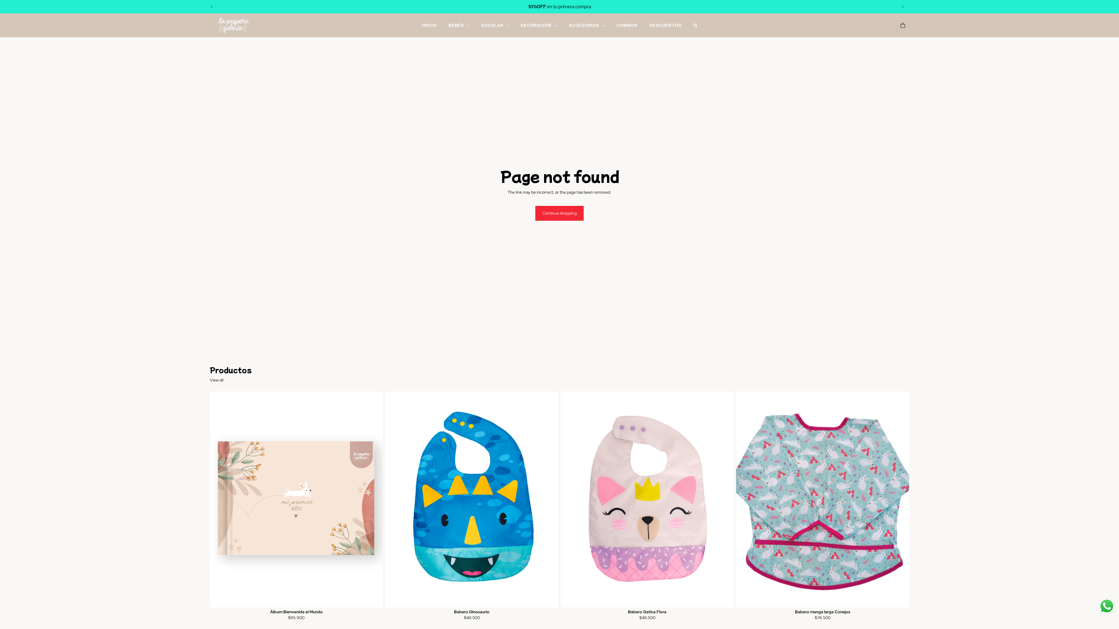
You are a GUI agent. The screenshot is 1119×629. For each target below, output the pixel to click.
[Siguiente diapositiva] (902, 6)
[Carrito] (902, 25)
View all (217, 380)
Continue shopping (559, 213)
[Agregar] (374, 598)
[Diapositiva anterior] (211, 6)
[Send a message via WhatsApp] (1107, 606)
